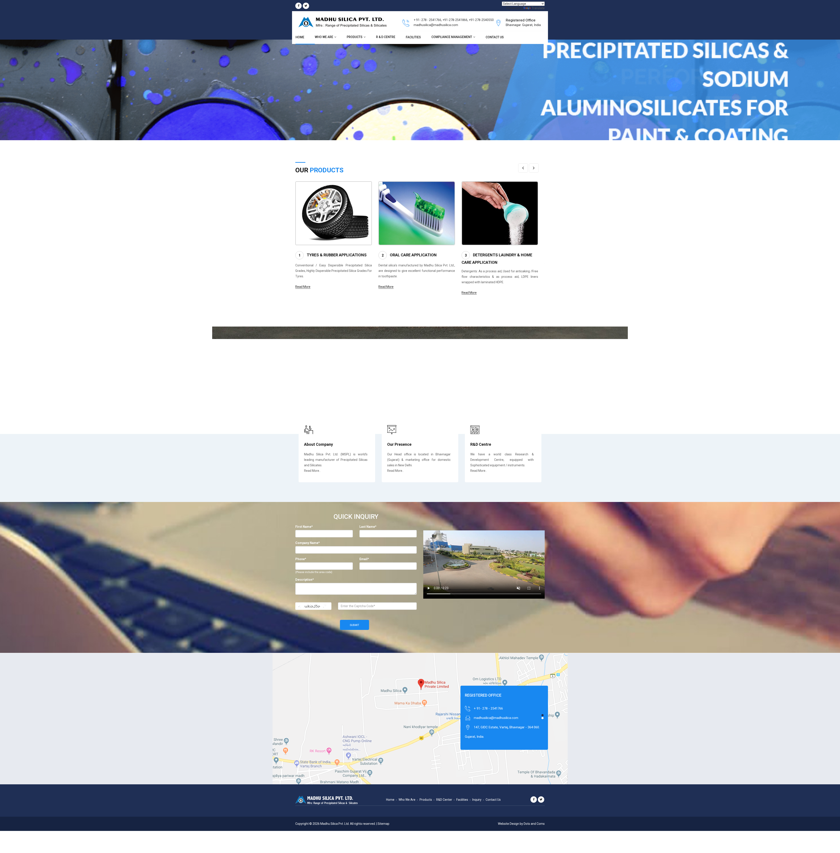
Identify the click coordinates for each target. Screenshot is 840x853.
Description (304, 579)
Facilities (413, 37)
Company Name (307, 543)
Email (364, 559)
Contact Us (493, 799)
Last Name (367, 526)
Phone (300, 559)
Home (300, 37)
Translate (538, 8)
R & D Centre (385, 37)
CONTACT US (495, 37)
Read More (302, 286)
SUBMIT (354, 625)
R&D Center (444, 799)
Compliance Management (451, 37)
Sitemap (383, 823)
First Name (304, 526)
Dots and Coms (534, 823)
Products (426, 799)
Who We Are (324, 37)
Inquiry (476, 799)
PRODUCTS (354, 37)
